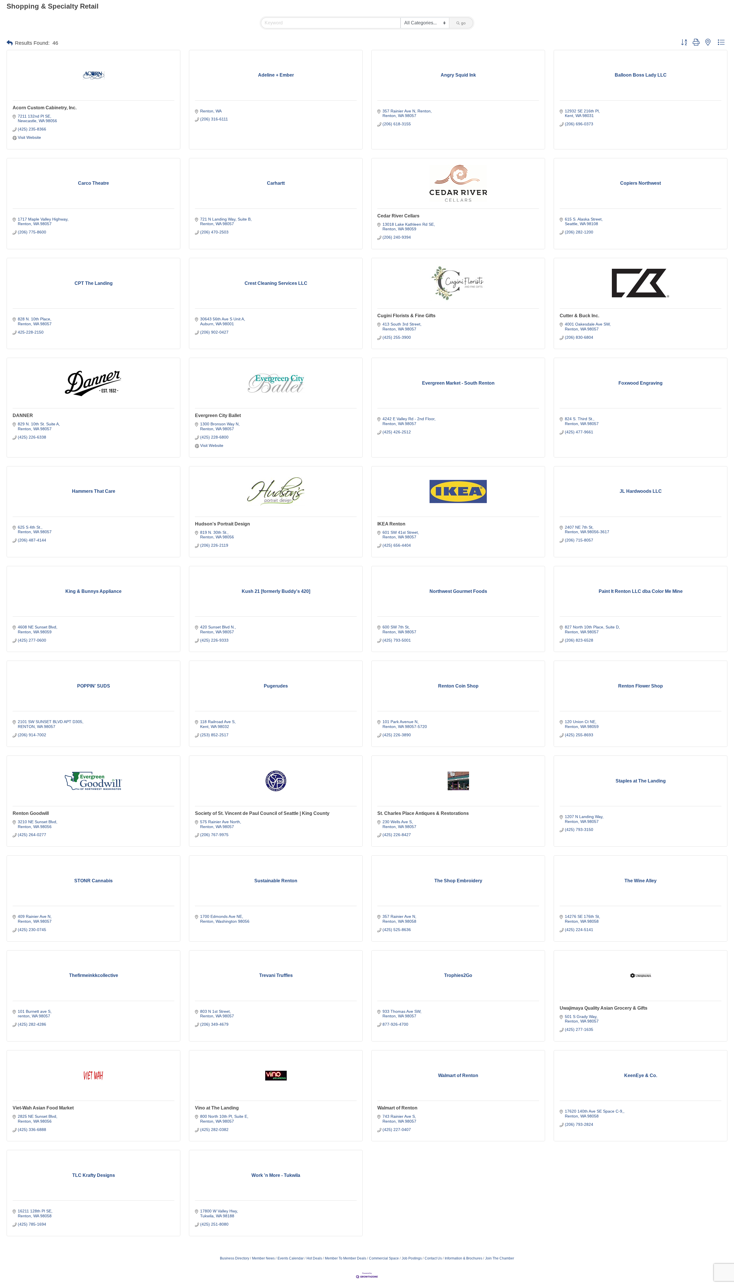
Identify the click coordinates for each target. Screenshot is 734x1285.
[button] (10, 43)
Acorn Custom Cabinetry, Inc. (45, 107)
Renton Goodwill (31, 813)
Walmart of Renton (397, 1107)
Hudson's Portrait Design (222, 523)
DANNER (23, 415)
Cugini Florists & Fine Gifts (406, 315)
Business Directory (234, 1258)
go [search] (463, 23)
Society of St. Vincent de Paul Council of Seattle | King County (262, 813)
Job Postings (412, 1258)
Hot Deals (314, 1258)
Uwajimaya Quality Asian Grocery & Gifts (603, 1008)
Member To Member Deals (345, 1258)
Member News (263, 1258)
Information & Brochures (463, 1258)
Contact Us (433, 1258)
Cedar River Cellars (398, 215)
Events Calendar (291, 1258)
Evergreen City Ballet (218, 415)
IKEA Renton (391, 523)
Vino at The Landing (217, 1107)
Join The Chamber (499, 1258)
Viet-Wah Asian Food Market (43, 1107)
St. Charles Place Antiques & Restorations (423, 813)
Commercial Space (384, 1258)
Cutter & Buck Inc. (579, 315)
